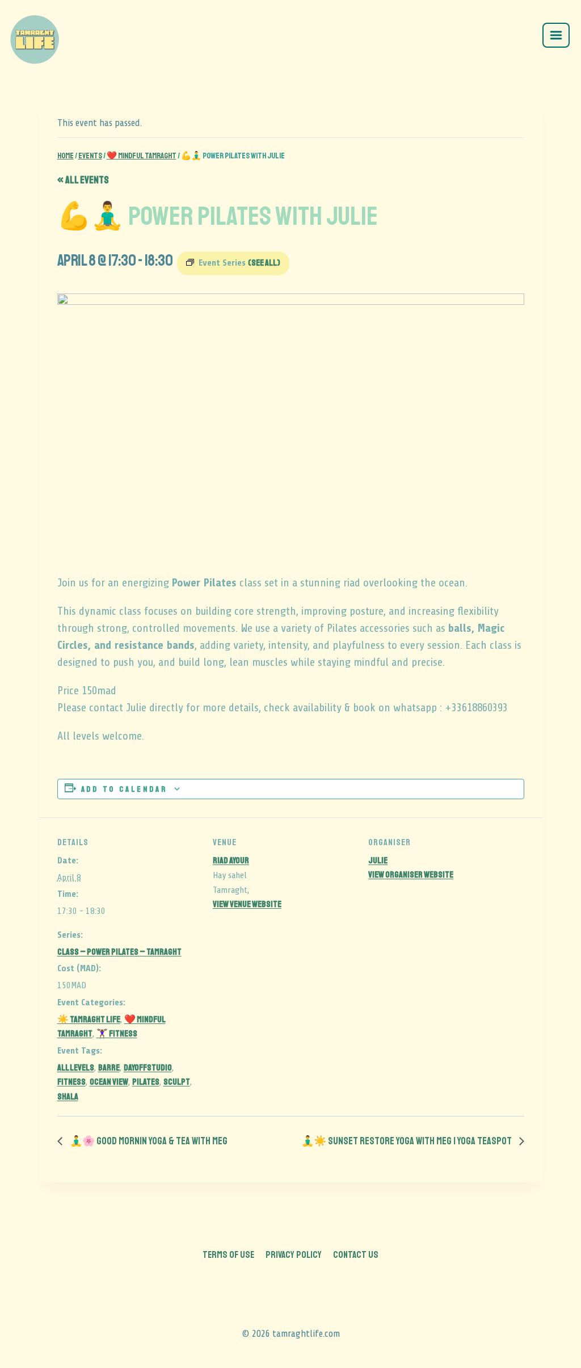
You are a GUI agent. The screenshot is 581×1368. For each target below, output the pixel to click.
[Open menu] (556, 35)
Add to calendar (124, 789)
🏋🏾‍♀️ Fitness (116, 1033)
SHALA (67, 1096)
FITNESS (71, 1082)
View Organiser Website (410, 874)
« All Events (83, 180)
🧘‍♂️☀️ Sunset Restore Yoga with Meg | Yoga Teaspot (407, 1141)
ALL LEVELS (75, 1067)
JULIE (378, 860)
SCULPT (176, 1082)
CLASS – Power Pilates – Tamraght (119, 952)
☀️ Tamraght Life (88, 1019)
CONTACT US (355, 1255)
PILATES (145, 1082)
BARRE (109, 1067)
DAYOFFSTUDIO (148, 1067)
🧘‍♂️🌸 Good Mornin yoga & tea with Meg (148, 1141)
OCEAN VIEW (109, 1082)
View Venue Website (247, 904)
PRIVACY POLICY (294, 1255)
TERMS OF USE (228, 1255)
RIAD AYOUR (231, 860)
